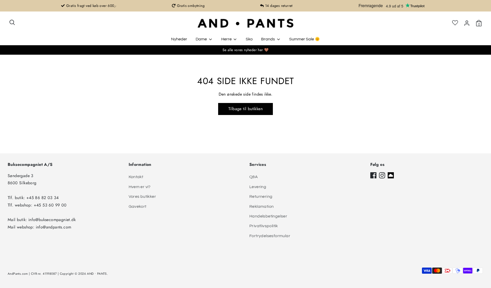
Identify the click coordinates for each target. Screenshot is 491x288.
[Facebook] (373, 175)
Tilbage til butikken (245, 109)
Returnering (260, 196)
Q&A (253, 177)
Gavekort (138, 206)
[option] (88, 5)
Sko (249, 39)
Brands (268, 39)
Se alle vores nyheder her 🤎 (245, 49)
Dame (202, 39)
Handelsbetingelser (268, 216)
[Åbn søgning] (12, 22)
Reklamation (261, 206)
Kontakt (136, 177)
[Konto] (466, 23)
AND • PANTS (97, 273)
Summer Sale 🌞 (304, 39)
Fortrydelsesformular (269, 236)
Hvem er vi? (140, 187)
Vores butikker (142, 196)
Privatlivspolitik (263, 226)
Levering (257, 187)
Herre (226, 39)
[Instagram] (382, 175)
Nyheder (179, 39)
